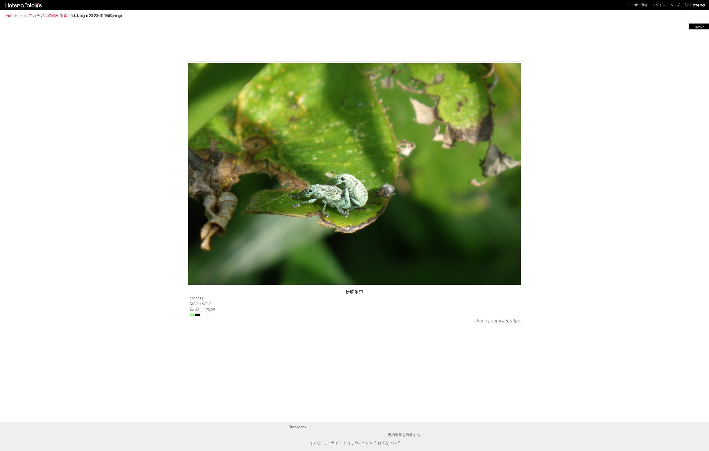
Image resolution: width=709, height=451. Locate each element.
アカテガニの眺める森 (48, 15)
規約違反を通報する (404, 435)
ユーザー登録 (638, 5)
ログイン (659, 5)
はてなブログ (389, 443)
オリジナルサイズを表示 (500, 321)
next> (699, 26)
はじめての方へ (360, 443)
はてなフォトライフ (325, 443)
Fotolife (12, 15)
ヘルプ (675, 5)
